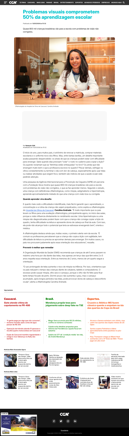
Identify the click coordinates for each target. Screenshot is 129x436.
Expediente (64, 430)
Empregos (106, 2)
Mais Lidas (41, 2)
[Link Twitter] (61, 422)
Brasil (56, 2)
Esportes (79, 2)
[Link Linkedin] (75, 422)
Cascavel (31, 2)
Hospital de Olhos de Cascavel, (40, 210)
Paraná (49, 2)
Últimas (23, 2)
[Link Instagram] (68, 422)
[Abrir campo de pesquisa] (123, 2)
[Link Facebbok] (54, 422)
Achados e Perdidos (92, 2)
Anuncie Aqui (116, 2)
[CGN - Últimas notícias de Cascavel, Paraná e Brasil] (13, 2)
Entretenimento (67, 2)
